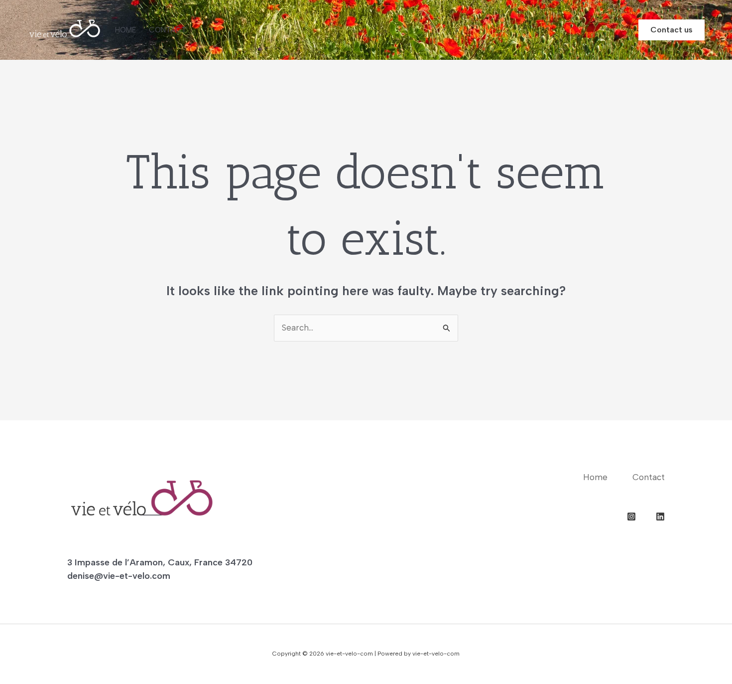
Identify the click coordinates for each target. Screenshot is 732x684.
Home (125, 29)
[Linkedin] (660, 516)
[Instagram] (631, 516)
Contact (167, 29)
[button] (671, 29)
